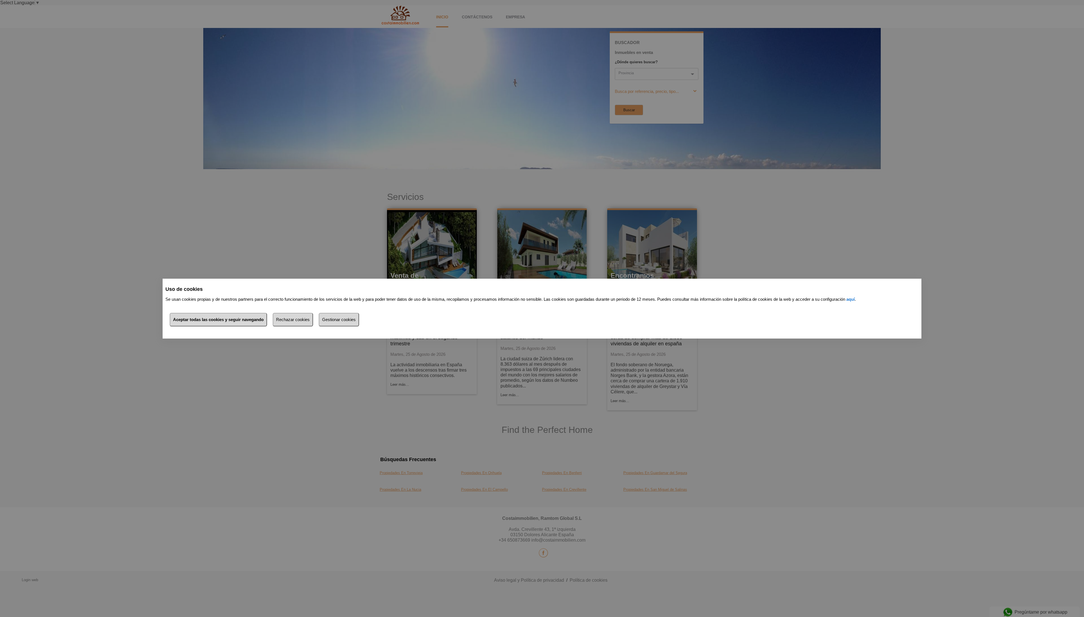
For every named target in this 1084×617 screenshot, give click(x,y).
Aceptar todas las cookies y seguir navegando (218, 319)
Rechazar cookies (293, 319)
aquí (850, 299)
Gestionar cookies (339, 319)
